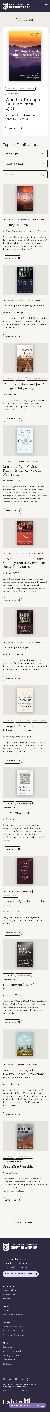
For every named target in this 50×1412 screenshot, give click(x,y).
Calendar (7, 1311)
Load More (24, 1222)
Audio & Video (9, 1294)
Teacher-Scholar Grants (13, 1327)
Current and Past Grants (13, 1335)
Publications (8, 1299)
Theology (20, 379)
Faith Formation (23, 219)
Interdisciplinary (13, 93)
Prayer (36, 461)
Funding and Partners (12, 1355)
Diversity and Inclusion (13, 1351)
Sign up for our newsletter (18, 1274)
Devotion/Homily (23, 461)
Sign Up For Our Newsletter (25, 1405)
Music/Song (21, 300)
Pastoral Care (38, 219)
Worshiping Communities (14, 1331)
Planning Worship (36, 300)
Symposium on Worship (13, 1315)
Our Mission (8, 1347)
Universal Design (23, 721)
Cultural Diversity (26, 89)
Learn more (13, 128)
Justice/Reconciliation (37, 379)
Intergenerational (24, 803)
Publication (11, 89)
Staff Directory (9, 1360)
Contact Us (7, 1364)
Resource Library (10, 1290)
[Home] (16, 6)
